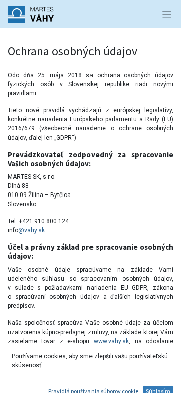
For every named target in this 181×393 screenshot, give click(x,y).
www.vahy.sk (111, 341)
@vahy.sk (31, 230)
